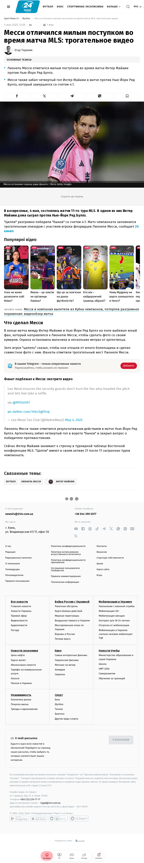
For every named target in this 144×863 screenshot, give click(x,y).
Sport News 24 (11, 18)
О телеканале (12, 564)
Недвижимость (21, 695)
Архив (100, 564)
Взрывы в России (65, 634)
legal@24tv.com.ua (50, 803)
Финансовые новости (23, 664)
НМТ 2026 (104, 668)
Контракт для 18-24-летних (114, 620)
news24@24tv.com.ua (19, 514)
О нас (8, 546)
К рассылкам (121, 740)
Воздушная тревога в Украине (72, 620)
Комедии (60, 669)
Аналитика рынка (21, 699)
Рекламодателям (14, 575)
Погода (15, 630)
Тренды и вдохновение (24, 709)
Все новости (19, 601)
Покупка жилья (19, 704)
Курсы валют (18, 660)
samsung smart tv (79, 818)
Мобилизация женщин (112, 615)
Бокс (60, 6)
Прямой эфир (19, 615)
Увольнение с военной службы (117, 606)
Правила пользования (17, 581)
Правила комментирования (66, 576)
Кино (58, 650)
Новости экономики (24, 650)
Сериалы (60, 674)
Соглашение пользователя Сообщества (65, 569)
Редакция (10, 552)
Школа (102, 664)
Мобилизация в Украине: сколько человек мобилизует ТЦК (116, 634)
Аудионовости (19, 625)
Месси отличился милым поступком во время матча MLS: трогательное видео (76, 18)
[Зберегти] (127, 96)
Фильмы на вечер (65, 664)
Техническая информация (65, 582)
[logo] (27, 6)
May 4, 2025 (73, 420)
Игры (99, 575)
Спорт (59, 695)
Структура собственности (110, 558)
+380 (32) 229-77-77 (30, 799)
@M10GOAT (21, 402)
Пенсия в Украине (21, 683)
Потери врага (62, 638)
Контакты (102, 546)
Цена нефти (18, 655)
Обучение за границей (112, 678)
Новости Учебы (109, 650)
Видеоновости (19, 620)
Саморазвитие (107, 673)
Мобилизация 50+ (109, 611)
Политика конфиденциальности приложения (68, 561)
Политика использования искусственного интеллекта (66, 553)
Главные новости (21, 606)
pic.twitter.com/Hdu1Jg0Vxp (29, 412)
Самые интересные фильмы (71, 655)
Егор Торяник (23, 50)
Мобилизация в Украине (115, 601)
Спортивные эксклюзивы (85, 6)
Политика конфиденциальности (68, 546)
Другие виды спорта (66, 718)
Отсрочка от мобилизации (114, 625)
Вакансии (102, 552)
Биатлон (59, 713)
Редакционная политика (18, 558)
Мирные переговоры (67, 615)
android (19, 818)
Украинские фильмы (67, 660)
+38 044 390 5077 (85, 514)
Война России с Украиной (72, 601)
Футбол (48, 6)
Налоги (15, 678)
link (76, 529)
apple (38, 818)
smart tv (58, 818)
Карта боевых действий (68, 611)
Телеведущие (12, 569)
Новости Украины (21, 611)
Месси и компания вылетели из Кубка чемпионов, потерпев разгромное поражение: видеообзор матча (71, 311)
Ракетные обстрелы (66, 606)
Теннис (59, 709)
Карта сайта (103, 569)
